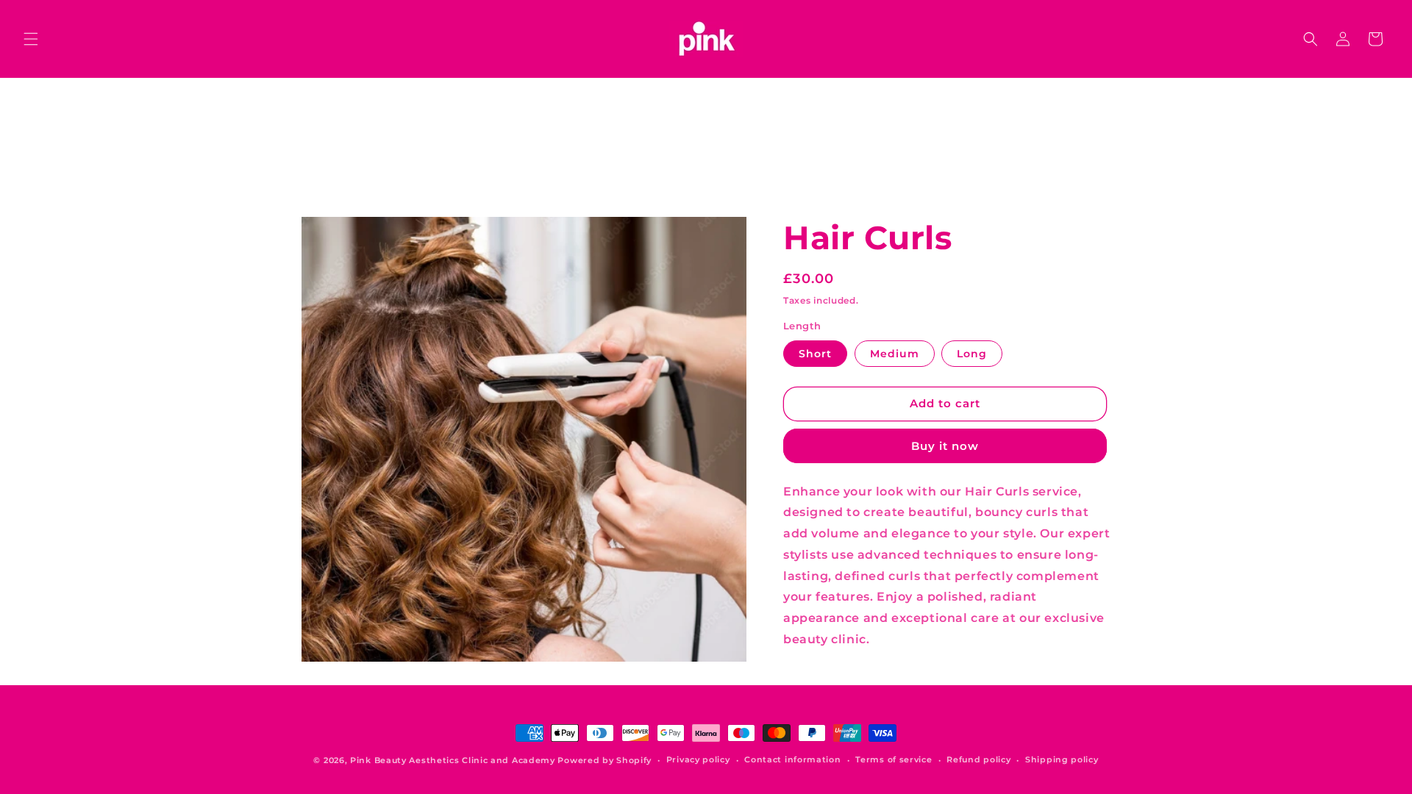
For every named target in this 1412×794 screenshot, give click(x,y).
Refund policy (978, 759)
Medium (894, 353)
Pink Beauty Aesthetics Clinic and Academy (452, 760)
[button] (31, 39)
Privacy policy (698, 759)
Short (815, 353)
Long (972, 353)
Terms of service (893, 759)
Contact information (792, 759)
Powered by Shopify (604, 760)
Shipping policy (1062, 759)
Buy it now (945, 446)
